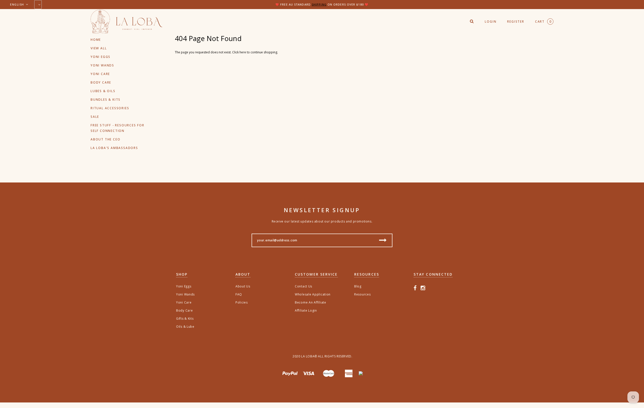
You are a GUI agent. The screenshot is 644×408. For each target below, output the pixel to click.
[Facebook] (415, 288)
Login (490, 21)
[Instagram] (423, 288)
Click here (239, 52)
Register (515, 21)
